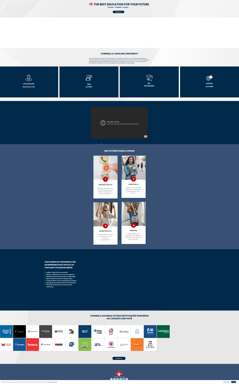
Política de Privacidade (52, 382)
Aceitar (233, 382)
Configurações (226, 382)
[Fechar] (237, 382)
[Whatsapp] (111, 379)
